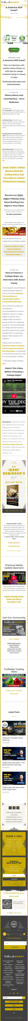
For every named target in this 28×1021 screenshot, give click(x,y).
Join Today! (14, 639)
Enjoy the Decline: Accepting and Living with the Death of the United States (13, 348)
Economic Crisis (8, 972)
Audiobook (14, 546)
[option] (14, 904)
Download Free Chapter (14, 550)
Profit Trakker (8, 964)
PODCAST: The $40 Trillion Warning (12, 739)
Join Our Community (13, 617)
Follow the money (14, 956)
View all (14, 716)
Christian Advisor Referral (12, 444)
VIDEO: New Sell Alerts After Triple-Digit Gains (13, 788)
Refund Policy (20, 979)
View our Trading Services (14, 692)
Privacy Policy (20, 977)
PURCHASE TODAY (14, 510)
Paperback (13, 542)
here (3, 160)
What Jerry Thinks (8, 979)
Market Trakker (8, 970)
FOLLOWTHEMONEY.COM (18, 1017)
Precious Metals (8, 976)
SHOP (14, 1005)
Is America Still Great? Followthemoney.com (10, 2)
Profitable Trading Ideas (14, 670)
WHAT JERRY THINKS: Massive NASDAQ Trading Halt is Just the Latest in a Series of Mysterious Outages (14, 174)
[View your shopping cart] (14, 1013)
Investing (8, 974)
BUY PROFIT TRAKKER (14, 1001)
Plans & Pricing (19, 964)
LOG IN (14, 1009)
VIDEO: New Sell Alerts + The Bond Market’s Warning (13, 764)
